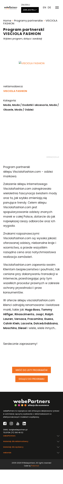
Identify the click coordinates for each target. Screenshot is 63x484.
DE (49, 7)
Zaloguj (25, 4)
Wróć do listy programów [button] (31, 370)
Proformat (35, 466)
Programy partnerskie (28, 20)
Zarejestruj (29, 10)
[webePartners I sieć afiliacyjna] (10, 7)
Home (7, 20)
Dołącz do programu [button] (31, 379)
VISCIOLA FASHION (15, 91)
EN (44, 7)
